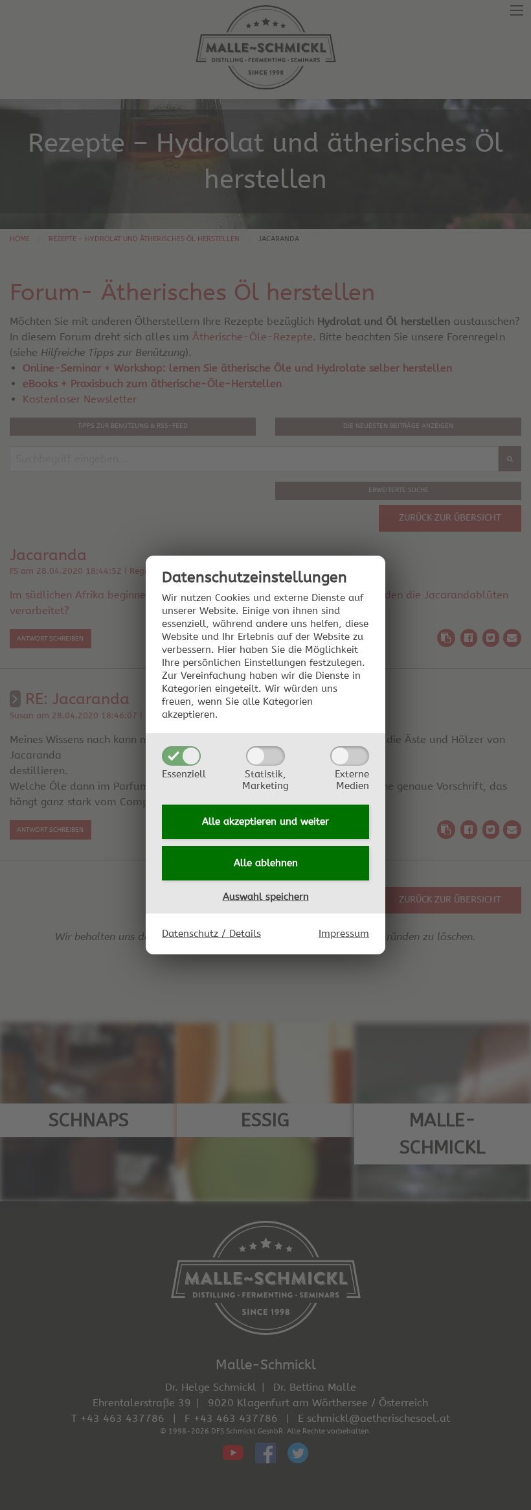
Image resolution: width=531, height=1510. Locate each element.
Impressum (344, 933)
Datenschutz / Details (211, 933)
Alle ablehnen (266, 863)
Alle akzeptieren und (265, 821)
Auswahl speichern (266, 896)
